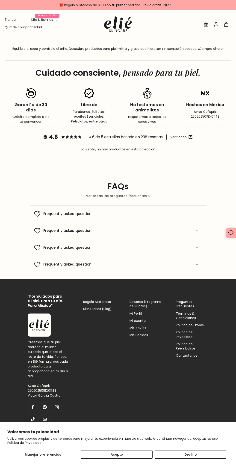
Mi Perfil (136, 313)
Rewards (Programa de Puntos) (145, 304)
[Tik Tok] (33, 419)
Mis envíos (138, 328)
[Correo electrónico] (45, 419)
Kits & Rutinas (42, 19)
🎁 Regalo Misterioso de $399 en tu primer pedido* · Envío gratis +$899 (115, 5)
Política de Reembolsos (185, 346)
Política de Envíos (190, 325)
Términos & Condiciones (186, 315)
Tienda (10, 19)
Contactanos (186, 355)
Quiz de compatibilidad (23, 27)
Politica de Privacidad (24, 442)
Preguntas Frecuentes (185, 304)
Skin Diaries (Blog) (97, 309)
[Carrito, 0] (226, 24)
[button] (206, 24)
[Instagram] (57, 407)
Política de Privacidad (184, 334)
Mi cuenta (138, 320)
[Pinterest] (45, 407)
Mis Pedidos (139, 335)
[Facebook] (33, 407)
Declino (190, 454)
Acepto (117, 454)
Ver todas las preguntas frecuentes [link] (116, 196)
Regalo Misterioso (97, 302)
